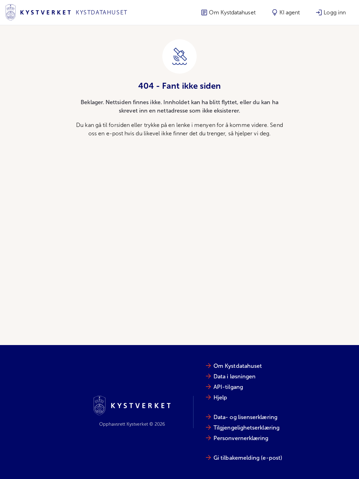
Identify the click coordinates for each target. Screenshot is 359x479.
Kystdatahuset (102, 12)
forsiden (119, 125)
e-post (114, 133)
